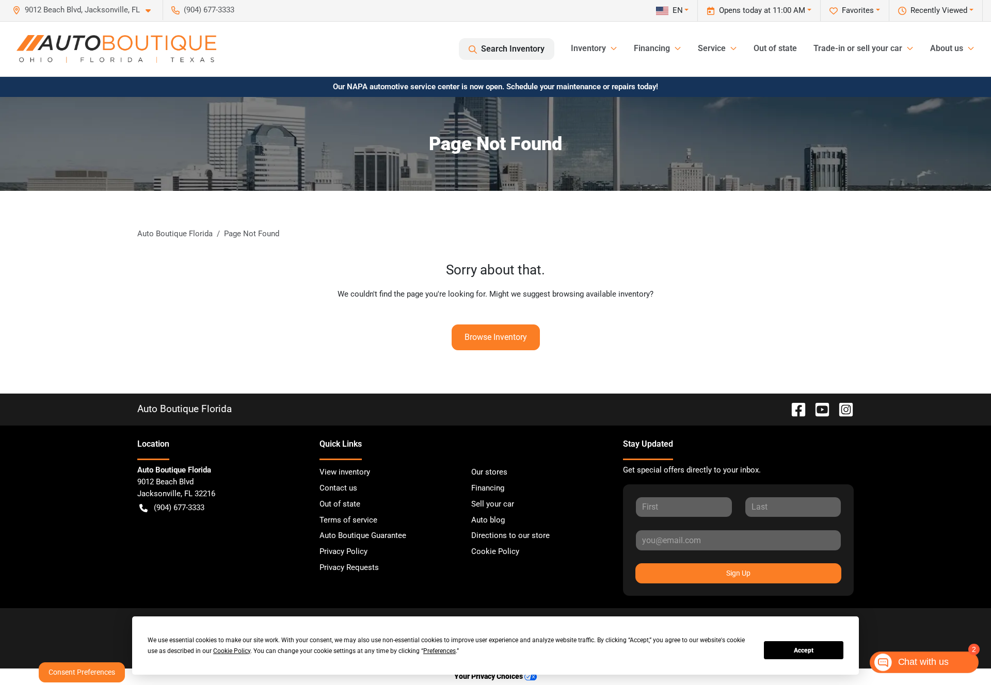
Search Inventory (513, 49)
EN (678, 10)
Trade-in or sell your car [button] (857, 48)
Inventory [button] (588, 48)
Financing (487, 488)
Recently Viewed (938, 10)
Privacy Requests (349, 567)
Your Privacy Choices (489, 676)
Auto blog (488, 520)
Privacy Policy (343, 551)
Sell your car (492, 504)
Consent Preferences (82, 672)
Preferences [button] (439, 651)
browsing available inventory (601, 294)
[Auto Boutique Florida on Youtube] (818, 409)
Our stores (489, 472)
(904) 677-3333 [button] (209, 9)
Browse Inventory (496, 337)
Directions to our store (510, 535)
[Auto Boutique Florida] (116, 49)
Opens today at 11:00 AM (762, 10)
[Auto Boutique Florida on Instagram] (842, 409)
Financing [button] (652, 48)
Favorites (858, 10)
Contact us (338, 488)
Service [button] (712, 48)
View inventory (344, 472)
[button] (85, 10)
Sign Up (738, 573)
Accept (803, 650)
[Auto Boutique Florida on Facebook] (794, 409)
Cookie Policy (495, 551)
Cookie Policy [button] (231, 651)
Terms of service (348, 520)
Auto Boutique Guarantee (362, 535)
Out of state (775, 48)
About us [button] (946, 48)
